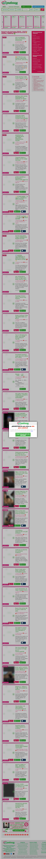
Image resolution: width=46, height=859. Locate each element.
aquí (32, 431)
